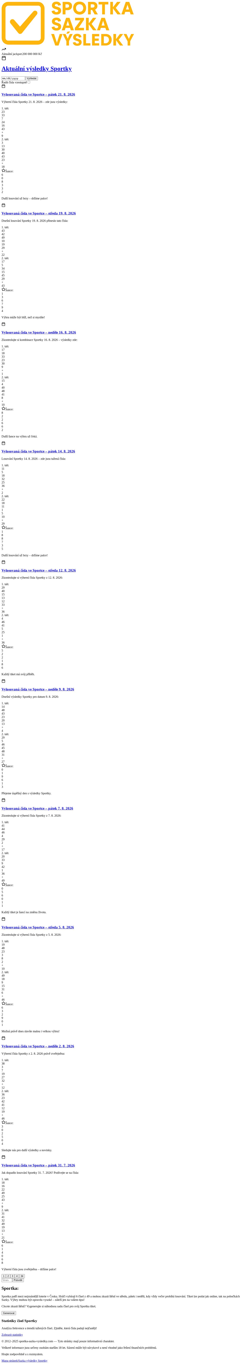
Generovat (8, 1313)
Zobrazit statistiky (12, 1334)
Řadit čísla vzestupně (14, 82)
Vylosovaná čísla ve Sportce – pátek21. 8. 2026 (38, 94)
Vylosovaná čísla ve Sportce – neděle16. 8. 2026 (39, 332)
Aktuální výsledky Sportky (37, 68)
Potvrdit (18, 1280)
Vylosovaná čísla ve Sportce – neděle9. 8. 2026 (38, 689)
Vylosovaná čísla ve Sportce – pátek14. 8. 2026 (38, 451)
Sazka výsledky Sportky (32, 1360)
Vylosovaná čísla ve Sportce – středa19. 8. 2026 (39, 213)
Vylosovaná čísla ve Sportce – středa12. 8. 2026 (39, 570)
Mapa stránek (10, 1360)
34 (22, 1276)
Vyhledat (31, 78)
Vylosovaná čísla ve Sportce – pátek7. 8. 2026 (37, 808)
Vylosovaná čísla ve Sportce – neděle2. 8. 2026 (38, 1046)
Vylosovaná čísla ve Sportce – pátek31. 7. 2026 (38, 1165)
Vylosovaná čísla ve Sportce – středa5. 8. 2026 (38, 927)
